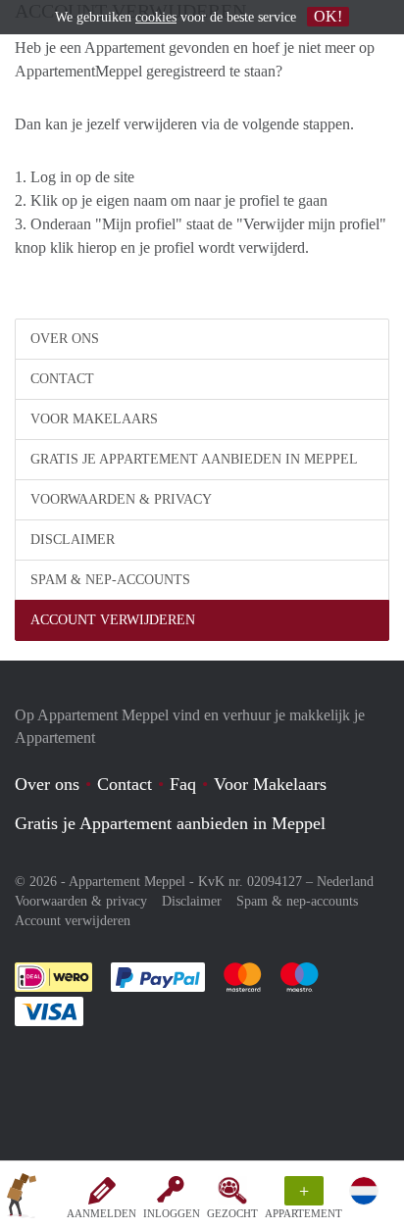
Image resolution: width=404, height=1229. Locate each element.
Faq (183, 784)
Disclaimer (72, 539)
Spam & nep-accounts (110, 579)
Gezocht (232, 1213)
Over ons (64, 338)
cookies (156, 17)
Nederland (345, 881)
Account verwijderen (112, 620)
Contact (62, 378)
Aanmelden (101, 1213)
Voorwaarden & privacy (121, 499)
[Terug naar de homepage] (21, 1198)
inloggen (171, 1213)
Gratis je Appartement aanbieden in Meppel (194, 459)
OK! (328, 16)
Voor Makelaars (94, 419)
